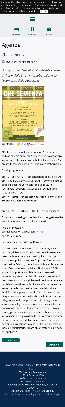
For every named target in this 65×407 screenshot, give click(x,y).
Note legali (31, 394)
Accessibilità (45, 394)
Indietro (11, 340)
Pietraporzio (29, 62)
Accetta (44, 11)
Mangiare (32, 34)
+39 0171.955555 (37, 378)
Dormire (16, 34)
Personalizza (32, 11)
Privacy (19, 394)
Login (57, 394)
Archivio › (54, 344)
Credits (9, 394)
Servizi (49, 34)
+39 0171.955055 (35, 381)
